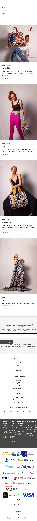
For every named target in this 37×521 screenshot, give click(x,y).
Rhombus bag (7, 222)
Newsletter (18, 336)
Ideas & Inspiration (18, 400)
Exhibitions (18, 368)
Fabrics (4, 300)
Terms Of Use (18, 505)
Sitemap (18, 511)
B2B (19, 514)
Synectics (27, 518)
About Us (18, 362)
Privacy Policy (18, 508)
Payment (18, 385)
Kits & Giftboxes (18, 402)
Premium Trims (18, 397)
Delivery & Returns (18, 383)
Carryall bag (6, 68)
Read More (5, 78)
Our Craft (18, 365)
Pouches (5, 146)
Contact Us (18, 380)
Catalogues (18, 370)
